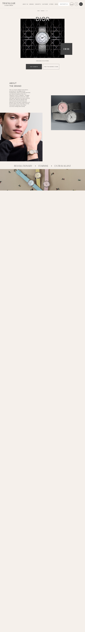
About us (25, 4)
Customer (45, 4)
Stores (51, 4)
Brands (31, 4)
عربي (71, 4)
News (56, 4)
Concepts (38, 4)
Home (38, 10)
